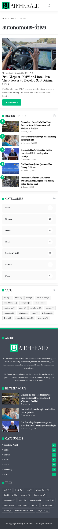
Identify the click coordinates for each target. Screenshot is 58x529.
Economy (8, 469)
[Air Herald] (20, 5)
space (35, 313)
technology (47, 313)
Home (6, 18)
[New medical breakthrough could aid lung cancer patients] (10, 140)
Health (7, 460)
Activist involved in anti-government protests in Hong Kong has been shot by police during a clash (37, 180)
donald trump (10, 303)
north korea (35, 308)
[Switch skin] (49, 7)
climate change (42, 298)
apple (7, 298)
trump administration (24, 318)
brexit (18, 298)
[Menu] (54, 7)
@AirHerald (9, 73)
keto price (25, 303)
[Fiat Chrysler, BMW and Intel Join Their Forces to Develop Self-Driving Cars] (28, 54)
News (6, 465)
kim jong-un (9, 308)
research (50, 308)
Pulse (6, 450)
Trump (7, 318)
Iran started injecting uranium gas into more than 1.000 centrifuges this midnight (36, 153)
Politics (7, 455)
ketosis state (40, 303)
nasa (22, 308)
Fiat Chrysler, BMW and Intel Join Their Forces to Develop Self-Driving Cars (27, 80)
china (29, 298)
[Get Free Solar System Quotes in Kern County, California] (10, 168)
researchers (9, 313)
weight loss (43, 318)
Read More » (12, 102)
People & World (11, 445)
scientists (23, 313)
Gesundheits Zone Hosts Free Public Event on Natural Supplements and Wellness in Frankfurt (36, 125)
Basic (6, 474)
